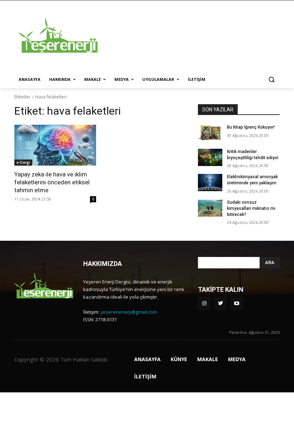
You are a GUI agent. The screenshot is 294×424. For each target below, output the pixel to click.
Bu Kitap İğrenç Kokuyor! (251, 127)
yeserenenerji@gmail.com (128, 312)
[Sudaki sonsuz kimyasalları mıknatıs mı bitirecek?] (210, 208)
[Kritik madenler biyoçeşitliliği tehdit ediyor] (210, 157)
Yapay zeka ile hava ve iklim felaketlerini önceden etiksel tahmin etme (52, 182)
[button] (271, 79)
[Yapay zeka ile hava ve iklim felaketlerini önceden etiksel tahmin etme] (55, 145)
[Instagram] (204, 303)
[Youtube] (236, 303)
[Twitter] (220, 303)
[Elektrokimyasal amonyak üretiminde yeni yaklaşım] (210, 182)
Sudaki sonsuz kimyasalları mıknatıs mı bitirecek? (251, 208)
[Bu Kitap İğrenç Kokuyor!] (210, 133)
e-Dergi (23, 162)
